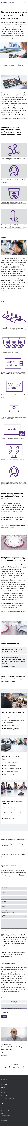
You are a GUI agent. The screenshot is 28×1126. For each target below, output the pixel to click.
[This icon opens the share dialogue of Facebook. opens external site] (9, 1067)
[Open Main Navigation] (25, 2)
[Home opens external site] (7, 2)
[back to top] (25, 1110)
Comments (4, 920)
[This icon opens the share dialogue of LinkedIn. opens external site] (5, 1067)
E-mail (3, 897)
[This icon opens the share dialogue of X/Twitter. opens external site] (18, 1067)
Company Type (5, 910)
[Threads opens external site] (14, 1067)
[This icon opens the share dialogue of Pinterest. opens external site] (23, 1067)
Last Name (4, 892)
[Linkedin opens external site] (2, 1103)
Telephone (4, 901)
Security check (4, 997)
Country (4, 915)
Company (4, 906)
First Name (4, 887)
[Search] (21, 2)
